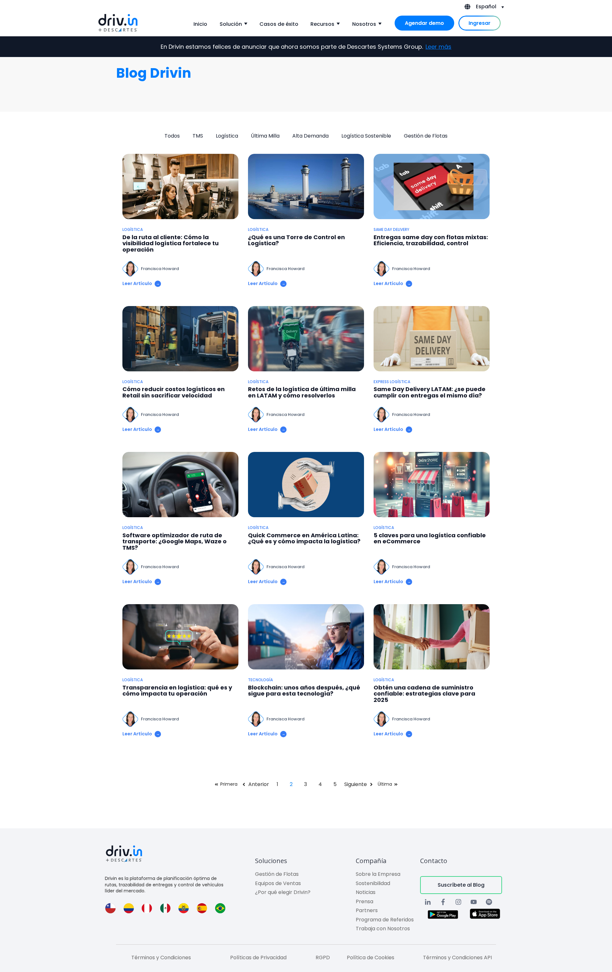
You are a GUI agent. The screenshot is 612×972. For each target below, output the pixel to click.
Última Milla (265, 135)
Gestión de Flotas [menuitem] (277, 874)
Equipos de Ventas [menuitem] (278, 883)
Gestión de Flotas (426, 135)
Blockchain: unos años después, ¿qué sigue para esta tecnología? (304, 690)
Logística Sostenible (366, 135)
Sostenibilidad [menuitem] (373, 883)
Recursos (322, 24)
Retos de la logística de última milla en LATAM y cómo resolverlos (302, 392)
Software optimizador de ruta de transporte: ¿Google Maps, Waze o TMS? (174, 541)
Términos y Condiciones (161, 957)
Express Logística (392, 381)
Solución (231, 24)
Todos (172, 135)
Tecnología (260, 680)
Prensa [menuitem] (364, 901)
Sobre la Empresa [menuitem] (378, 874)
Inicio (200, 24)
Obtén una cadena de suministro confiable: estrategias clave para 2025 (424, 693)
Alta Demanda (310, 135)
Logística (227, 135)
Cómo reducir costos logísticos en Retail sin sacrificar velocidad (173, 392)
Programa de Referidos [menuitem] (385, 919)
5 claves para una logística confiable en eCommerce (430, 538)
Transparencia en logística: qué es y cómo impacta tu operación (177, 690)
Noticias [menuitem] (365, 892)
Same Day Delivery (391, 229)
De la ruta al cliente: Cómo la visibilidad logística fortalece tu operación (170, 243)
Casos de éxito (278, 24)
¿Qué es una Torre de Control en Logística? (296, 240)
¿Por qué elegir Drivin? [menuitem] (282, 892)
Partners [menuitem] (367, 910)
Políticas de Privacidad (258, 957)
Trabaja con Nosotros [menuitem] (383, 928)
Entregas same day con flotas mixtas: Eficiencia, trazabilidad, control (431, 240)
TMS (198, 135)
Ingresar (480, 23)
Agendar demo (424, 23)
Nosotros (364, 24)
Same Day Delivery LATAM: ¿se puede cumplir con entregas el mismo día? (429, 392)
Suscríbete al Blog (461, 885)
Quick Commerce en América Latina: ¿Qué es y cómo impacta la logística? (304, 538)
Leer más (438, 47)
